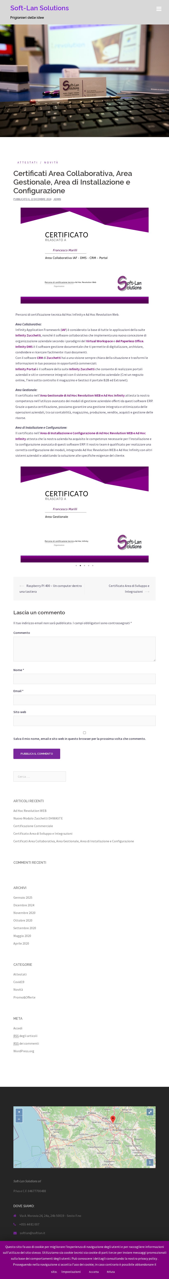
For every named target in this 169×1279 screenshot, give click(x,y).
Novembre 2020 (24, 913)
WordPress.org (23, 1051)
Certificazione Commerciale (33, 826)
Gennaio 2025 (22, 897)
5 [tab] (93, 565)
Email (18, 691)
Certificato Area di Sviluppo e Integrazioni (42, 833)
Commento (21, 633)
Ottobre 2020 (22, 920)
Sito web (19, 712)
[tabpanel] (84, 514)
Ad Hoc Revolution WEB (30, 811)
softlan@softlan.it (32, 1233)
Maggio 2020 (22, 936)
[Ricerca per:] (39, 776)
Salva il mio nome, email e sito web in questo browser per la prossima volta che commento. (79, 739)
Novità (51, 162)
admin (57, 199)
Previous (22, 514)
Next (147, 514)
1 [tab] (76, 565)
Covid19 (18, 982)
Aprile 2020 (21, 943)
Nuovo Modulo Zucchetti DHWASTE (38, 818)
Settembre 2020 (24, 928)
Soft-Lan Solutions (39, 8)
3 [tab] (84, 565)
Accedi (17, 1028)
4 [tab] (89, 565)
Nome (18, 670)
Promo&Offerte (24, 997)
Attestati (28, 162)
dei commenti (26, 1043)
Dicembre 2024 (23, 905)
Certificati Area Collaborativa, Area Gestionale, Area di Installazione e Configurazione (73, 841)
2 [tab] (80, 565)
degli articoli (25, 1036)
